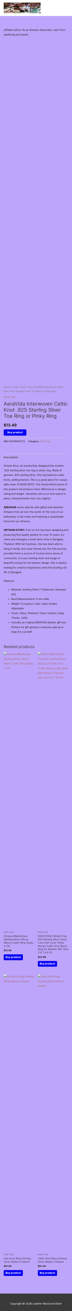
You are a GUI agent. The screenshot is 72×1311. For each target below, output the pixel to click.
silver (15, 387)
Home (7, 387)
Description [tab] (11, 457)
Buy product (15, 432)
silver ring (25, 387)
